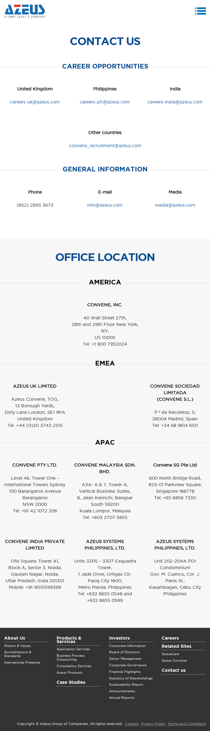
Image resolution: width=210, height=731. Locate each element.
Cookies (132, 724)
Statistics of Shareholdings (131, 678)
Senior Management (125, 658)
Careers (170, 638)
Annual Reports (121, 697)
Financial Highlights (125, 671)
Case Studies (71, 683)
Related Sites (176, 647)
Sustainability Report (126, 684)
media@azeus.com (175, 205)
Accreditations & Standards (17, 654)
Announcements (122, 691)
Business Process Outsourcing (70, 657)
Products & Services (69, 640)
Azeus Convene (174, 660)
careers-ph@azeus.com (105, 102)
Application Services (73, 649)
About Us (14, 638)
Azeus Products (69, 672)
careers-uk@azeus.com (35, 102)
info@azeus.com (104, 205)
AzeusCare (170, 654)
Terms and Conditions (187, 724)
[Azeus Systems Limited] (25, 12)
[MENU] (201, 12)
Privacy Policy (153, 724)
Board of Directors (124, 652)
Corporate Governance (128, 665)
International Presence (22, 662)
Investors (119, 638)
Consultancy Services (74, 666)
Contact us (174, 671)
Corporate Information (127, 645)
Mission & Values (17, 645)
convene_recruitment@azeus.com (105, 146)
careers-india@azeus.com (175, 102)
